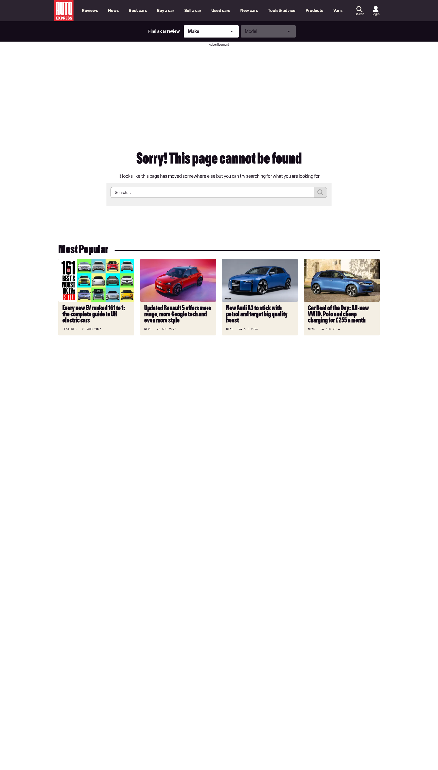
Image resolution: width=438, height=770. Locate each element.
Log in (375, 14)
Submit (320, 192)
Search (359, 14)
